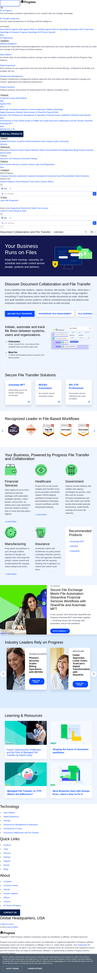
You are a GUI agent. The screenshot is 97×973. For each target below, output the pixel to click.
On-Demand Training (28, 159)
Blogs (76, 150)
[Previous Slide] (3, 674)
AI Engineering (6, 38)
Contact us (10, 912)
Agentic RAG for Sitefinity (34, 29)
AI (1, 8)
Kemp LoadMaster (62, 115)
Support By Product (8, 141)
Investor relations (11, 894)
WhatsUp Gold (77, 115)
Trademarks (82, 945)
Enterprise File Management (55, 314)
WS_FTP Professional (76, 386)
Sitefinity (19, 112)
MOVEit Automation (45, 386)
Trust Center (34, 182)
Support (4, 139)
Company (5, 170)
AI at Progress (6, 11)
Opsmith (27, 33)
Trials (6, 849)
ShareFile (42, 112)
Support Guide (52, 141)
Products (4, 95)
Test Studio (44, 121)
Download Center (38, 141)
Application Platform (45, 110)
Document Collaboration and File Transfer (21, 833)
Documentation (52, 150)
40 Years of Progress (12, 906)
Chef (9, 115)
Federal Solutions (7, 87)
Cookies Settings (35, 968)
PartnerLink (26, 208)
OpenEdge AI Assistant (9, 32)
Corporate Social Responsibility (61, 176)
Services (3, 144)
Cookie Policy (58, 961)
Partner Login (34, 165)
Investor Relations (7, 182)
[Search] (1, 184)
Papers (27, 150)
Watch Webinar (59, 631)
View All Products (11, 134)
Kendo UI (33, 112)
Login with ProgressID (9, 201)
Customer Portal (24, 141)
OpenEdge (58, 110)
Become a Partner (20, 165)
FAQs (8, 153)
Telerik (26, 112)
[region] (48, 963)
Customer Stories (11, 886)
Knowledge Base (66, 150)
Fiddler (36, 121)
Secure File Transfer (19, 314)
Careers (43, 182)
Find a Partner (6, 165)
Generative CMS (76, 29)
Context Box (88, 29)
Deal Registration (27, 166)
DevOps (3, 115)
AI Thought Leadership (9, 19)
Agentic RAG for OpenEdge (56, 29)
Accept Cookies (12, 968)
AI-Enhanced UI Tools (9, 121)
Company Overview (8, 176)
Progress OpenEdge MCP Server (34, 32)
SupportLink (15, 208)
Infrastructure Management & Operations (29, 115)
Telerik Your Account (39, 208)
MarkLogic (4, 110)
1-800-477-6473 (6, 211)
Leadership (21, 176)
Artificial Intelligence (8, 44)
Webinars (35, 150)
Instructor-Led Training (9, 159)
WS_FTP (11, 129)
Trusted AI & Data (7, 98)
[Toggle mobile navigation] (2, 227)
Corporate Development (37, 176)
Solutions (5, 41)
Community (64, 141)
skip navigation (10, 3)
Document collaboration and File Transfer (66, 121)
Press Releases (22, 182)
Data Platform (6, 29)
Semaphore (14, 110)
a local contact (12, 927)
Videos (42, 150)
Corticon (32, 110)
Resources (5, 147)
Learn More (11, 522)
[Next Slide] (94, 674)
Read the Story (36, 681)
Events (82, 150)
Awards (7, 890)
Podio (48, 112)
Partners (4, 162)
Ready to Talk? (20, 211)
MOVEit (55, 112)
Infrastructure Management (11, 76)
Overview (58, 232)
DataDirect (24, 110)
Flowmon (50, 115)
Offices (51, 182)
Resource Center (17, 150)
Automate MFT (6, 125)
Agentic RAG (17, 29)
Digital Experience (7, 66)
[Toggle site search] (1, 214)
